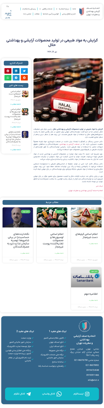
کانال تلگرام (19, 393)
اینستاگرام (78, 393)
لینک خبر (99, 186)
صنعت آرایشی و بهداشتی (70, 144)
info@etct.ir (93, 380)
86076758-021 (81, 360)
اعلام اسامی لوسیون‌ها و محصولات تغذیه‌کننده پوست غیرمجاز (12, 114)
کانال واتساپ (48, 393)
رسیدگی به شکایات (29, 9)
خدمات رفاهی (47, 9)
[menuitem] (7, 6)
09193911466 (92, 375)
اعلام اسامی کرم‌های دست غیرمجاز (15, 94)
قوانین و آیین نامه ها (51, 14)
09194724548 (92, 370)
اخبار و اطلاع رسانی (69, 14)
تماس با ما (27, 14)
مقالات (37, 14)
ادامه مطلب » (16, 104)
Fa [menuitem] (7, 6)
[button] (24, 71)
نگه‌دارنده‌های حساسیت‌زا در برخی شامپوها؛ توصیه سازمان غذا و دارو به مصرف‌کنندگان (12, 137)
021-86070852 (92, 365)
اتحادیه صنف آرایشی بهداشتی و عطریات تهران (85, 190)
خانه (74, 9)
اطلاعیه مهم (91, 294)
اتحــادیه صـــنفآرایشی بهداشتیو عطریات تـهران (93, 11)
